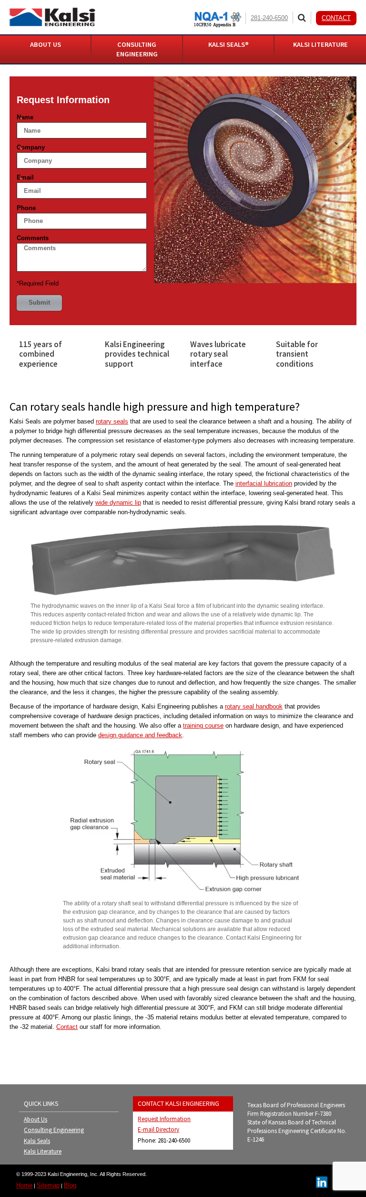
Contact (336, 17)
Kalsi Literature (42, 1151)
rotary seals (112, 421)
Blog (70, 1185)
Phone (26, 208)
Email (25, 178)
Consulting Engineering (54, 1130)
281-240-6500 (269, 17)
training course (203, 725)
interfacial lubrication (263, 483)
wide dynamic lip (118, 502)
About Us (35, 1119)
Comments (33, 238)
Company (31, 148)
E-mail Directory (158, 1129)
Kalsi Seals (37, 1141)
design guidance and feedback (140, 735)
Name (25, 118)
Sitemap (48, 1185)
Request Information (164, 1119)
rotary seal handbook (254, 706)
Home (24, 1185)
